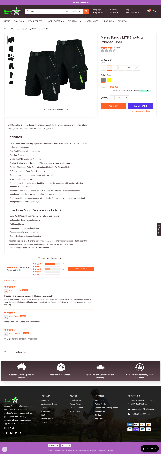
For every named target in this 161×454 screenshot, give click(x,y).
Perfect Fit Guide (101, 404)
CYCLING (18, 21)
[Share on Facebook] (102, 51)
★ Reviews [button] (159, 229)
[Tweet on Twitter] (110, 51)
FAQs (43, 415)
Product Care (100, 411)
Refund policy (47, 419)
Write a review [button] (80, 269)
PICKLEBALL (73, 21)
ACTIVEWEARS (55, 21)
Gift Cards (99, 415)
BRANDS (108, 21)
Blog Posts (99, 419)
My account (132, 12)
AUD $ (64, 445)
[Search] (86, 11)
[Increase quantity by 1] (126, 98)
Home (6, 29)
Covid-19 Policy (76, 408)
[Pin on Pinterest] (106, 51)
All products (15, 29)
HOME (7, 21)
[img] (9, 287)
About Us (45, 400)
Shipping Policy (76, 400)
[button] (106, 48)
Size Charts (99, 400)
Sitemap (44, 422)
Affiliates (45, 408)
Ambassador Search (49, 404)
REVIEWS (122, 21)
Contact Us (46, 411)
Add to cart (113, 106)
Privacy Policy (76, 411)
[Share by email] (114, 51)
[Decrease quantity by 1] (112, 98)
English (52, 445)
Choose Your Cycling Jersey (106, 408)
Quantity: (104, 98)
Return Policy (75, 404)
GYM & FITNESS (35, 21)
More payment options (141, 111)
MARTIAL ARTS (91, 21)
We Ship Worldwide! (81, 2)
